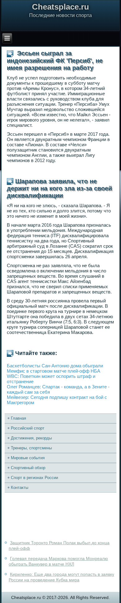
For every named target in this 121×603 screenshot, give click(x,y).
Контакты (19, 487)
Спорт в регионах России (34, 477)
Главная (18, 418)
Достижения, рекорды (31, 438)
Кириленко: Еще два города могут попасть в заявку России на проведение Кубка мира (61, 577)
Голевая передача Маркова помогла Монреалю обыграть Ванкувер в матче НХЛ (58, 561)
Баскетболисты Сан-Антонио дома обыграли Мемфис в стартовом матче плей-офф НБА (55, 368)
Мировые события (28, 457)
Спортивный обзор (28, 467)
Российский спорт (27, 428)
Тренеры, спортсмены (31, 448)
